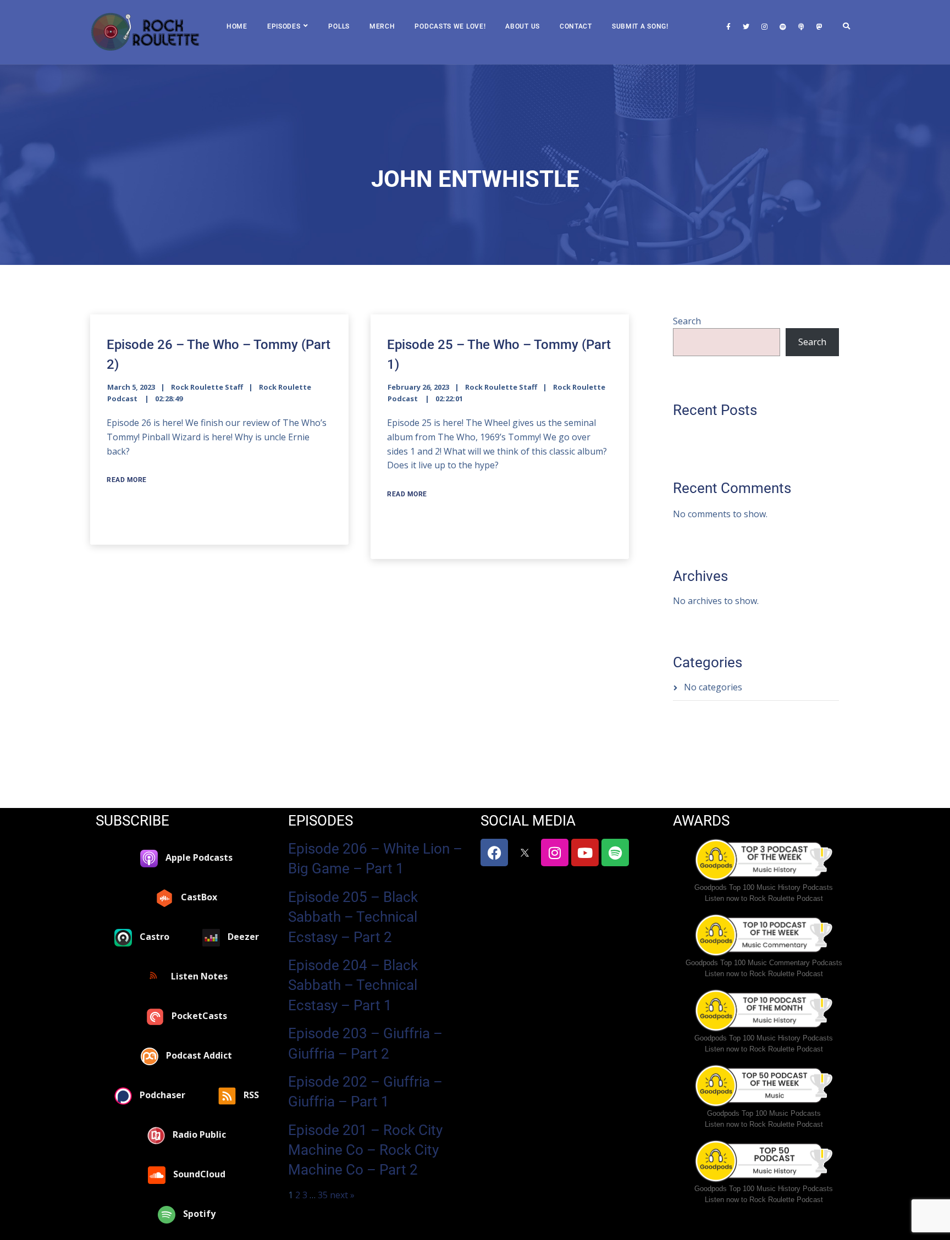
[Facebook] (728, 27)
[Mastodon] (819, 27)
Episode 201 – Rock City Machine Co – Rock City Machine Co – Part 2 (365, 1150)
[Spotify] (783, 27)
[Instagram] (764, 27)
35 (323, 1195)
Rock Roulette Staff (207, 387)
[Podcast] (801, 27)
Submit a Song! (640, 26)
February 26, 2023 (418, 387)
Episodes (284, 26)
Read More (127, 480)
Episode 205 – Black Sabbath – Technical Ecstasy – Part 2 (353, 917)
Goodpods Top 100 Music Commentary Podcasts (764, 963)
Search (687, 321)
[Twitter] (746, 27)
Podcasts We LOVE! (450, 26)
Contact (576, 26)
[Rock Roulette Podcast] (145, 32)
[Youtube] (585, 852)
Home (237, 26)
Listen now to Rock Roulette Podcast (764, 898)
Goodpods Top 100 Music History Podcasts (763, 887)
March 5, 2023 (131, 387)
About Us (522, 26)
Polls (339, 26)
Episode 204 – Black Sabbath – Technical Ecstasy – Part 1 (353, 985)
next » (342, 1195)
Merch (382, 26)
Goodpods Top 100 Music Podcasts (764, 1113)
